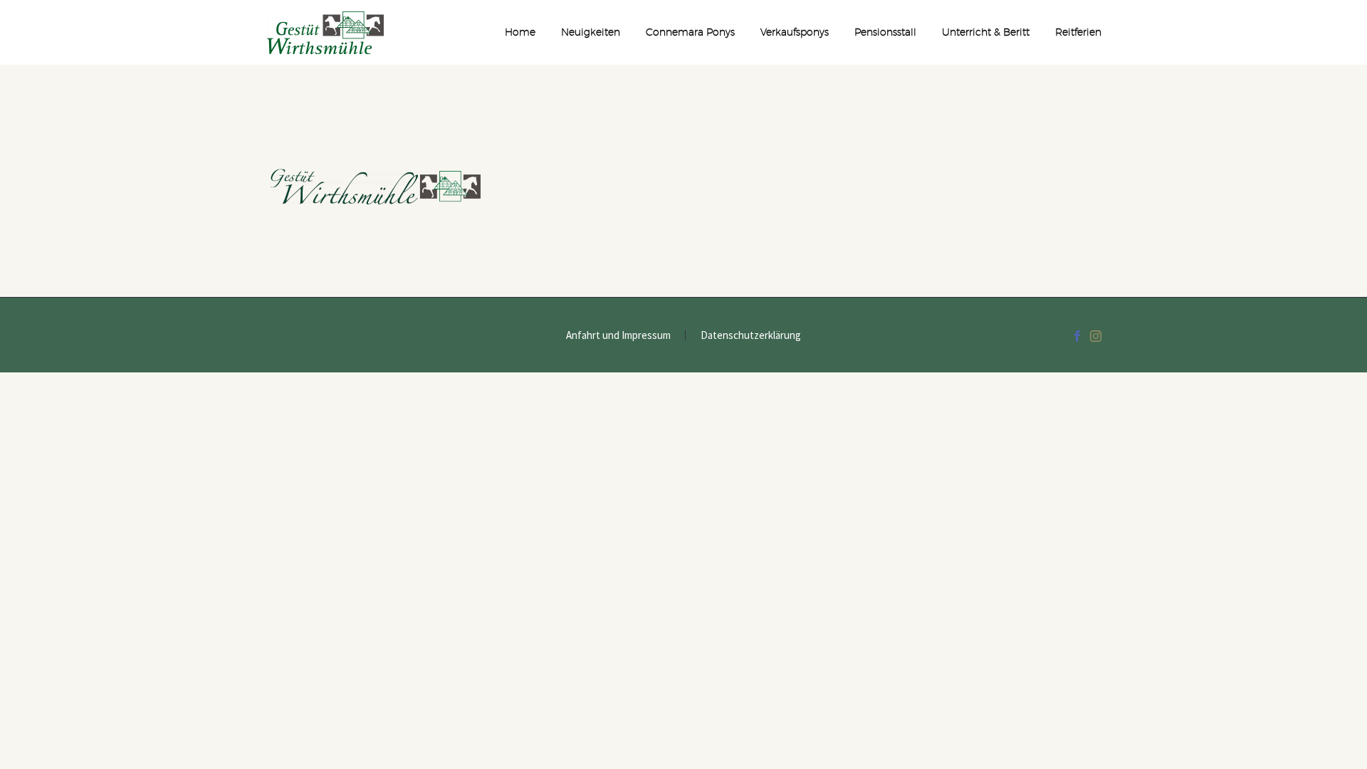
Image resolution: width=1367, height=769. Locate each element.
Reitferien (1078, 32)
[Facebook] (1077, 336)
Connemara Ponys (690, 32)
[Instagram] (1095, 336)
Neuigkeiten (590, 32)
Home (520, 32)
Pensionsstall (885, 32)
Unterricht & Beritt (986, 32)
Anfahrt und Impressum (618, 335)
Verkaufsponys (794, 32)
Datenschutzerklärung (751, 335)
